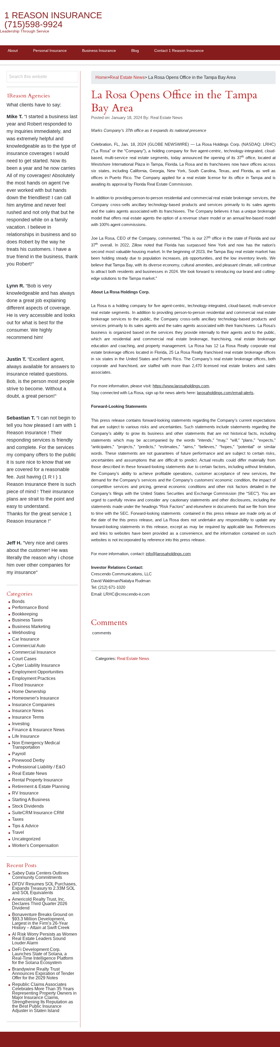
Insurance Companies (33, 704)
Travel (18, 832)
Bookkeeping (25, 614)
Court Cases (24, 658)
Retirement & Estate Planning (40, 786)
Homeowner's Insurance (35, 698)
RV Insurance (25, 793)
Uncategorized (26, 839)
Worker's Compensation (35, 845)
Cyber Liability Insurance (36, 665)
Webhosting (23, 632)
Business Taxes (27, 620)
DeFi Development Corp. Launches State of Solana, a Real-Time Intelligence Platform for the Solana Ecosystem (42, 956)
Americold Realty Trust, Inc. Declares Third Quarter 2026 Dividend (39, 903)
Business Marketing (31, 626)
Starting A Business (31, 799)
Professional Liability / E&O (38, 767)
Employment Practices (34, 678)
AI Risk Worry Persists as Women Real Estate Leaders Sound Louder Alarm (44, 938)
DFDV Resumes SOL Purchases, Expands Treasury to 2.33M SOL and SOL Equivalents (44, 888)
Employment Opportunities (37, 672)
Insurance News (27, 710)
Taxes (18, 819)
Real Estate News (133, 658)
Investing (21, 723)
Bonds (18, 601)
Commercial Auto (28, 645)
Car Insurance (25, 639)
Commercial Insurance (34, 652)
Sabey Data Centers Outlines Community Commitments (40, 875)
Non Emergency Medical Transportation (36, 744)
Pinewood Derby (28, 760)
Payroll (19, 753)
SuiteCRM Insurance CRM (38, 812)
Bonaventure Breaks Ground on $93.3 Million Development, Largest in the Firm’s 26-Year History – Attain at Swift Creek (42, 921)
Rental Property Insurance (37, 780)
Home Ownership (29, 691)
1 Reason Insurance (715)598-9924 (53, 19)
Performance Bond (30, 607)
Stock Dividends (28, 806)
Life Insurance (25, 736)
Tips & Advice (25, 825)
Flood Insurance (27, 685)
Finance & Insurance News (38, 729)
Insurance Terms (28, 717)
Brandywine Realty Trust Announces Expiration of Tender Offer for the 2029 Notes (43, 973)
